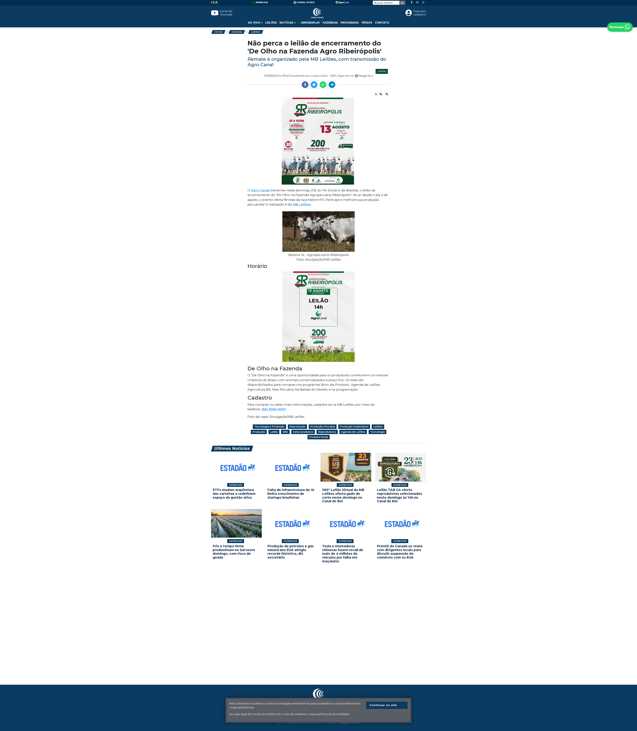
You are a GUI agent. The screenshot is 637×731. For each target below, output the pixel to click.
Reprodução (297, 426)
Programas (350, 22)
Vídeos (366, 22)
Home (218, 31)
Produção (258, 431)
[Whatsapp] (423, 2)
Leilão (274, 431)
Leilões (271, 22)
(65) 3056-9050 (274, 409)
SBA (285, 431)
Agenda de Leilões (353, 431)
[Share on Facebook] (305, 85)
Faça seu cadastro (419, 12)
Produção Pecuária (322, 426)
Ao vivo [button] (254, 22)
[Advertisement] (310, 619)
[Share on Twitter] (314, 85)
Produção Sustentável (354, 426)
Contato (382, 22)
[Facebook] (411, 2)
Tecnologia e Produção (269, 426)
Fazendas (330, 22)
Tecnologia (377, 431)
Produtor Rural (318, 437)
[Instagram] (417, 2)
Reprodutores (327, 431)
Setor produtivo (303, 431)
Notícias (237, 31)
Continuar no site (383, 705)
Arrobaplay (310, 22)
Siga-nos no (346, 75)
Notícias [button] (286, 22)
